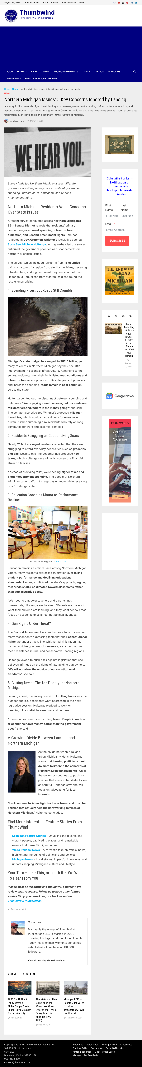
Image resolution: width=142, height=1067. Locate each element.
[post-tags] (130, 316)
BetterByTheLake (115, 1048)
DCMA (45, 2)
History (22, 71)
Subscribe (117, 240)
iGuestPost (126, 1044)
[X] (123, 2)
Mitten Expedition (82, 1051)
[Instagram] (132, 2)
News (46, 71)
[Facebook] (115, 2)
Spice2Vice (92, 1044)
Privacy (54, 2)
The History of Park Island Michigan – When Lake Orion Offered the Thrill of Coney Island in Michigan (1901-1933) (47, 1010)
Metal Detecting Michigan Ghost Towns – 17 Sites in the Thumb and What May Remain (129, 340)
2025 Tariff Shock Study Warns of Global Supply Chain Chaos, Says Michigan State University (19, 1006)
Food (10, 71)
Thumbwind (37, 12)
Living (35, 71)
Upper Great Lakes (105, 1051)
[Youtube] (119, 2)
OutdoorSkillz (80, 1048)
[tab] (108, 316)
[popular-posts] (108, 316)
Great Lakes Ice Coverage (41, 78)
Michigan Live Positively (85, 1055)
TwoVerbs (78, 1044)
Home (7, 89)
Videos (100, 71)
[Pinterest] (128, 2)
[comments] (123, 316)
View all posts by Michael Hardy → (46, 960)
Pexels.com (61, 561)
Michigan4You (109, 1044)
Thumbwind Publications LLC (40, 1044)
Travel (86, 71)
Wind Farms (14, 78)
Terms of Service (68, 2)
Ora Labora (96, 1048)
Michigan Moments (66, 71)
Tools (81, 2)
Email (108, 224)
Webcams (114, 71)
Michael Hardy (19, 121)
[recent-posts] (116, 316)
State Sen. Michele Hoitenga (27, 244)
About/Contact (32, 2)
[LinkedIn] (136, 2)
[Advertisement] (71, 47)
